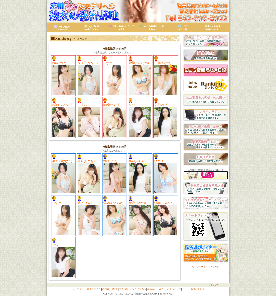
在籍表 (122, 27)
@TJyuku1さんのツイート (205, 266)
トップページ (62, 27)
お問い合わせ (212, 27)
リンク (185, 289)
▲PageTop (214, 285)
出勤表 (152, 27)
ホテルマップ (174, 289)
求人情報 (182, 27)
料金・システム (92, 27)
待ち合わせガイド (156, 289)
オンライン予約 (137, 289)
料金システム (94, 289)
